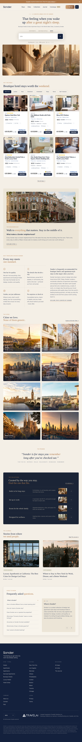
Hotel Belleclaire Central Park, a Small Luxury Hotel (15, 158)
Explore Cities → (12, 244)
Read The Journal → (74, 537)
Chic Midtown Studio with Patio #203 (40, 116)
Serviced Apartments (9, 674)
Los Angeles (32, 668)
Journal (45, 7)
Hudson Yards (13, 117)
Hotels (5, 665)
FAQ (4, 704)
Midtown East (39, 119)
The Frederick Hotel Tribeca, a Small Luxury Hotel (66, 158)
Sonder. (8, 719)
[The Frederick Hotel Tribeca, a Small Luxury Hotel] (67, 145)
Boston (31, 682)
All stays (57, 665)
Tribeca (64, 160)
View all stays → (41, 181)
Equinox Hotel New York (12, 115)
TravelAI (28, 1)
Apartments (32, 30)
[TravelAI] (31, 715)
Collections (37, 7)
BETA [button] (58, 7)
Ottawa (31, 674)
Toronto (31, 688)
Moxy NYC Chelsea (63, 115)
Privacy (31, 698)
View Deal (22, 132)
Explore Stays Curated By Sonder (61, 300)
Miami (31, 685)
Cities (29, 7)
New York (8, 117)
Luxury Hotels (7, 679)
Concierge (55, 7)
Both (51, 30)
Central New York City (41, 160)
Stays (23, 7)
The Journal (58, 671)
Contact (5, 701)
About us (5, 698)
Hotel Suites (6, 682)
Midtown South (65, 117)
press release (51, 1)
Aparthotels (6, 668)
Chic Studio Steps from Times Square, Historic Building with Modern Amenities (40, 158)
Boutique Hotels (43, 30)
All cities (57, 668)
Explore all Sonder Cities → (72, 320)
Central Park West (14, 160)
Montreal (31, 671)
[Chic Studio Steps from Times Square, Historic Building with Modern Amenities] (41, 145)
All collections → (69, 483)
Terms (31, 701)
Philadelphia (32, 676)
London (31, 679)
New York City (33, 665)
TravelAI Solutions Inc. (57, 714)
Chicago (31, 691)
